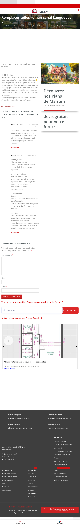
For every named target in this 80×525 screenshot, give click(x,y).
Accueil (4, 26)
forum (10, 26)
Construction (32, 477)
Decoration (31, 473)
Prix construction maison (62, 455)
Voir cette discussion (10, 368)
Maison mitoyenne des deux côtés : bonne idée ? (25, 361)
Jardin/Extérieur (33, 487)
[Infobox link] (20, 509)
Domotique (31, 480)
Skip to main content (26, 2)
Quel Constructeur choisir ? (63, 451)
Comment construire (61, 441)
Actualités (32, 469)
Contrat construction (61, 465)
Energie (30, 483)
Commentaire (7, 255)
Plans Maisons (6, 470)
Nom (3, 278)
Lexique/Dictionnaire (61, 480)
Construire (58, 438)
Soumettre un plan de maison (13, 457)
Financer (57, 458)
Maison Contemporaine (9, 477)
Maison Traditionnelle (8, 473)
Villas (3, 483)
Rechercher (70, 310)
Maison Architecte (7, 480)
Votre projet (58, 448)
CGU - (28, 518)
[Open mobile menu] (2, 11)
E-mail (4, 287)
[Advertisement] (40, 47)
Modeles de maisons (61, 461)
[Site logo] (40, 11)
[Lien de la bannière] (60, 99)
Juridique (31, 490)
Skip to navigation (8, 2)
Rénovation (31, 497)
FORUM (61, 469)
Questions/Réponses (61, 477)
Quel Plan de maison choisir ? (63, 444)
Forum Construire (21, 26)
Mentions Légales (37, 518)
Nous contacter (9, 460)
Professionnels (6, 490)
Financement (32, 493)
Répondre (15, 148)
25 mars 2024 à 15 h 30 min (30, 156)
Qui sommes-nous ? (10, 454)
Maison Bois (5, 487)
